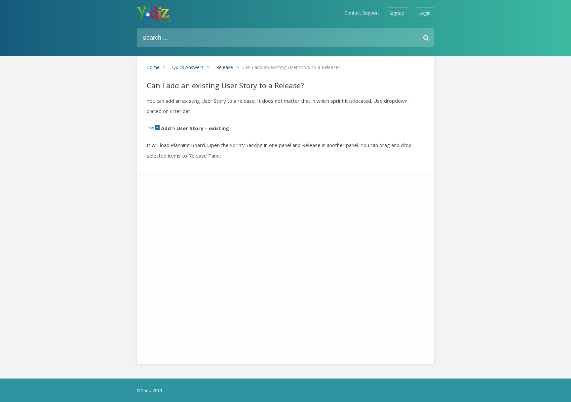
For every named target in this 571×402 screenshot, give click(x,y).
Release (224, 67)
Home (153, 67)
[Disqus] (285, 267)
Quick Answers (188, 67)
